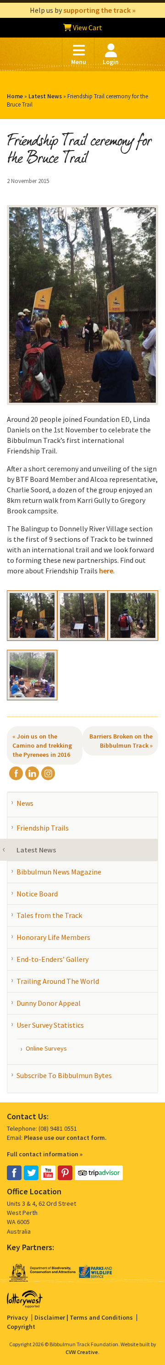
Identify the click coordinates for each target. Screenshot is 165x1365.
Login (111, 62)
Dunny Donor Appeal (48, 1003)
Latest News (45, 96)
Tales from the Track (49, 915)
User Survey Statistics (50, 1025)
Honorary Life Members (53, 937)
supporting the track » (99, 10)
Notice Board (37, 893)
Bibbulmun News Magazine (58, 871)
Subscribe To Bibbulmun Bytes (64, 1075)
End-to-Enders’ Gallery (52, 959)
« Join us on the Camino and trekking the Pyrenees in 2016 (42, 745)
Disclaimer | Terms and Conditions (83, 1317)
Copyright (21, 1326)
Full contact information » (44, 1154)
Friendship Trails (42, 827)
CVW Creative (82, 1352)
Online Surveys (46, 1048)
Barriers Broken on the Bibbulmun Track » (121, 741)
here (106, 570)
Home (15, 96)
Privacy (17, 1317)
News (24, 803)
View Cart (87, 27)
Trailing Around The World (57, 981)
